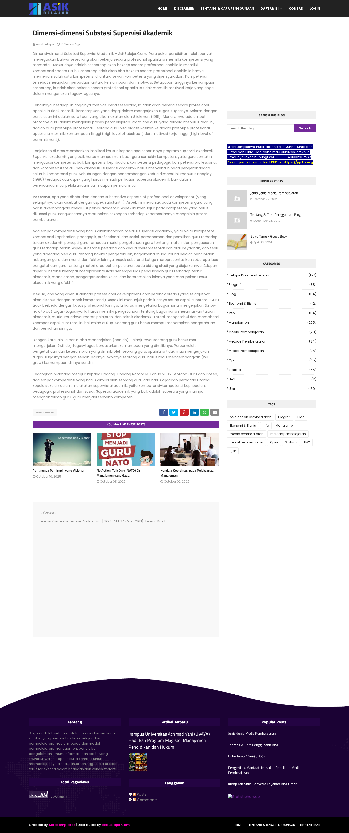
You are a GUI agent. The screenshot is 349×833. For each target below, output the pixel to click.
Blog (272, 294)
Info (272, 313)
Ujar (272, 388)
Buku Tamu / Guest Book (268, 236)
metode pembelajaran (272, 341)
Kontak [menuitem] (296, 8)
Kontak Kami (310, 825)
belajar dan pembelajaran (272, 275)
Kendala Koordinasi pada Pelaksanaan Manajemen (187, 473)
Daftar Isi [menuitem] (270, 8)
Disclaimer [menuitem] (184, 8)
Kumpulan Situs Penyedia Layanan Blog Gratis (262, 783)
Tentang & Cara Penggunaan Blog (275, 214)
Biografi (272, 284)
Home (238, 825)
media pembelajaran (272, 331)
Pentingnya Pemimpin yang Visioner (59, 470)
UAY (272, 379)
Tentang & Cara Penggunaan (272, 825)
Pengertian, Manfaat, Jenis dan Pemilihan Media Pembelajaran (264, 770)
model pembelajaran (272, 350)
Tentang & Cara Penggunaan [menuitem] (227, 8)
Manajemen (44, 412)
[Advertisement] (271, 65)
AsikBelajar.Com (116, 824)
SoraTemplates (62, 824)
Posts (141, 794)
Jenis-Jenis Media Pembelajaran (274, 193)
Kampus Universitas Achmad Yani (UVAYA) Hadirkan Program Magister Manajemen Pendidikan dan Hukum (169, 740)
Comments (147, 799)
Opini (272, 360)
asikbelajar (45, 44)
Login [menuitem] (315, 8)
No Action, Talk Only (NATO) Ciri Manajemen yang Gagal (119, 473)
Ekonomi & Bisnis (272, 303)
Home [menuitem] (163, 8)
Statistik (272, 369)
